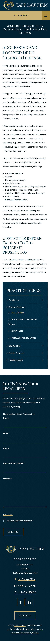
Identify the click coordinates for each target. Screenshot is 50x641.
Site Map (19, 629)
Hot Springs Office (26, 579)
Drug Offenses (17, 312)
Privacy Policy (29, 629)
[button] (46, 15)
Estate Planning (16, 353)
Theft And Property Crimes (23, 337)
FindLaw (35, 632)
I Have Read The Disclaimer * (20, 521)
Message (7, 478)
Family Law (14, 300)
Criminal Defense (17, 307)
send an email (32, 259)
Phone (6, 448)
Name (6, 418)
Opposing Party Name (14, 463)
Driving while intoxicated (16, 199)
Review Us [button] (25, 615)
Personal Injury (16, 359)
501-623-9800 (20, 15)
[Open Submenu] (43, 300)
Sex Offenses (17, 330)
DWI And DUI (15, 345)
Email (6, 433)
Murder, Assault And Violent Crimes (22, 321)
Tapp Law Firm (20, 625)
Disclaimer (8, 514)
